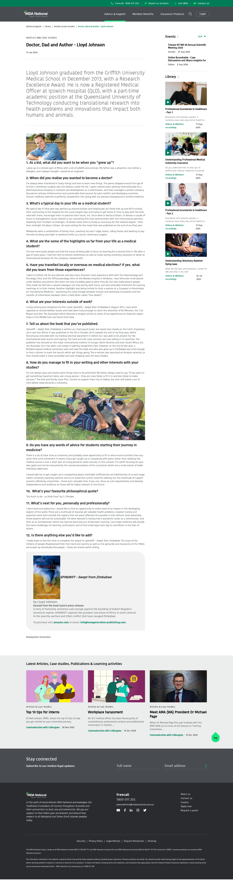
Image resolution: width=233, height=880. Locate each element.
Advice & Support (115, 14)
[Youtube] (118, 810)
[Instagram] (137, 810)
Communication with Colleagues (43, 727)
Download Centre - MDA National (54, 866)
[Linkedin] (131, 810)
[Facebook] (125, 810)
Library (48, 26)
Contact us (203, 3)
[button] (115, 14)
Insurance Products (172, 14)
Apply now (186, 806)
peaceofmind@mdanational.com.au (135, 804)
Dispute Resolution (134, 841)
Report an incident (159, 3)
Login (203, 14)
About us (185, 794)
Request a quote (189, 810)
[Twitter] (144, 810)
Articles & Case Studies (64, 26)
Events (170, 36)
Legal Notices (113, 841)
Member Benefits (143, 14)
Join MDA (183, 3)
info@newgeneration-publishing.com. (103, 622)
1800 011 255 (125, 799)
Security (81, 841)
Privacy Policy (96, 841)
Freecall (127, 3)
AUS (200, 36)
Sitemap (152, 841)
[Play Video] (186, 93)
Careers (185, 802)
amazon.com (61, 622)
